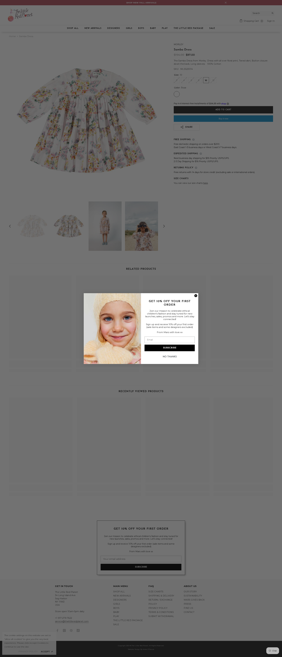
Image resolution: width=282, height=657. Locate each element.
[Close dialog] (195, 295)
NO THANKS (170, 357)
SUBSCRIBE (169, 348)
